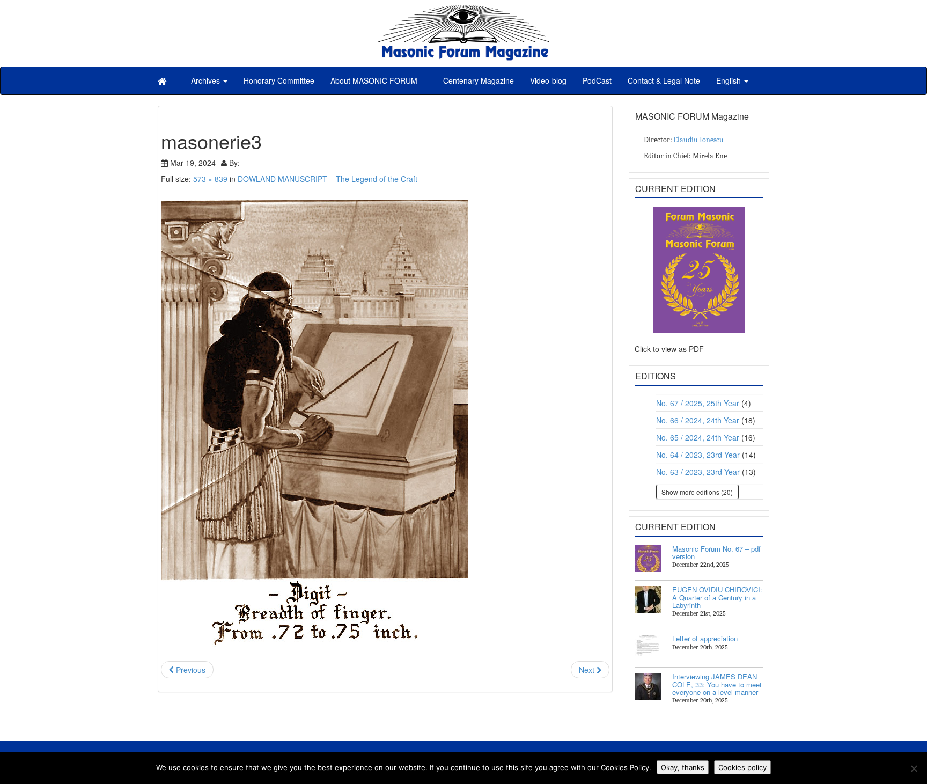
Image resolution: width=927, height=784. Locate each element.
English (729, 80)
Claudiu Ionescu (699, 139)
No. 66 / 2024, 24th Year (697, 420)
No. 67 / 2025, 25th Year (697, 403)
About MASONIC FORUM (373, 80)
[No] (913, 768)
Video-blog (548, 80)
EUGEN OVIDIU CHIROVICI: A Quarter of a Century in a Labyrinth (717, 597)
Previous (189, 669)
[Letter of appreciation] (648, 648)
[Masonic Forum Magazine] (463, 10)
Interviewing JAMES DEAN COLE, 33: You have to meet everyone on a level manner (717, 684)
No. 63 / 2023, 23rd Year (698, 471)
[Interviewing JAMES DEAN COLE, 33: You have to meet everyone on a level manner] (648, 686)
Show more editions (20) (697, 491)
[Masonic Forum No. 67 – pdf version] (648, 558)
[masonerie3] (385, 425)
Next (588, 669)
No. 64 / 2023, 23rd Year (698, 454)
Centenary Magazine (477, 80)
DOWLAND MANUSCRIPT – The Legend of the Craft (327, 178)
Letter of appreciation (705, 638)
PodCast (597, 80)
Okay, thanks (682, 767)
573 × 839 (210, 178)
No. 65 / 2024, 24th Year (697, 437)
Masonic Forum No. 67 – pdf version (716, 552)
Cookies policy (742, 767)
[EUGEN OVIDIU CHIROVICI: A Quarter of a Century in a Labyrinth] (648, 599)
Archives (206, 80)
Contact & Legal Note (664, 80)
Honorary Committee (279, 80)
